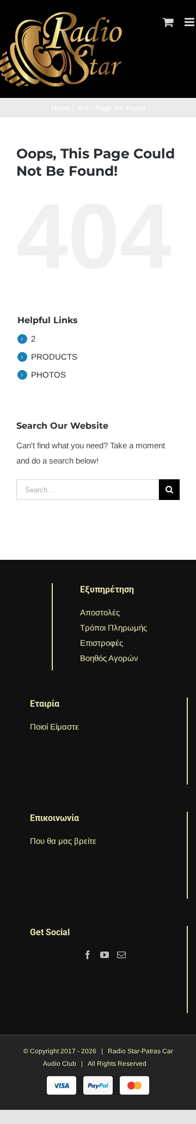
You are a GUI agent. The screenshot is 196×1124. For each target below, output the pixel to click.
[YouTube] (104, 954)
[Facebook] (87, 954)
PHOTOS (48, 374)
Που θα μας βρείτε (63, 840)
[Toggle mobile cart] (168, 22)
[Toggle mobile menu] (190, 22)
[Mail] (121, 954)
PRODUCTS (54, 356)
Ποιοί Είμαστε (54, 726)
